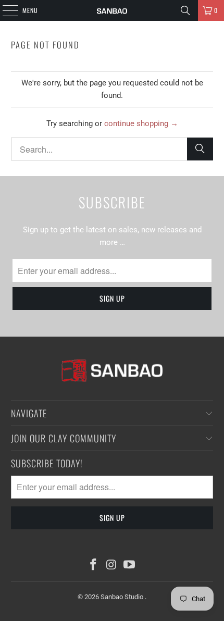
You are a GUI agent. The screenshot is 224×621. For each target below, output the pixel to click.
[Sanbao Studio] (112, 10)
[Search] (185, 10)
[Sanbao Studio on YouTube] (130, 565)
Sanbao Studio (123, 597)
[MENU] (4, 10)
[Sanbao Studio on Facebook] (93, 565)
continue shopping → (141, 123)
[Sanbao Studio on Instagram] (111, 565)
